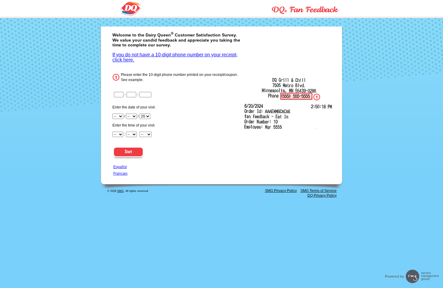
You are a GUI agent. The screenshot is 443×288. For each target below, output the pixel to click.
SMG (120, 191)
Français (120, 173)
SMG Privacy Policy (281, 191)
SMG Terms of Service (318, 191)
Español (120, 167)
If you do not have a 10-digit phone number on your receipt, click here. (174, 57)
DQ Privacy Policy (322, 195)
